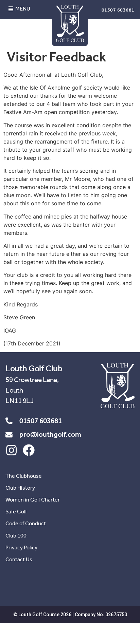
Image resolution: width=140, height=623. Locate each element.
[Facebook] (29, 450)
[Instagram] (11, 450)
